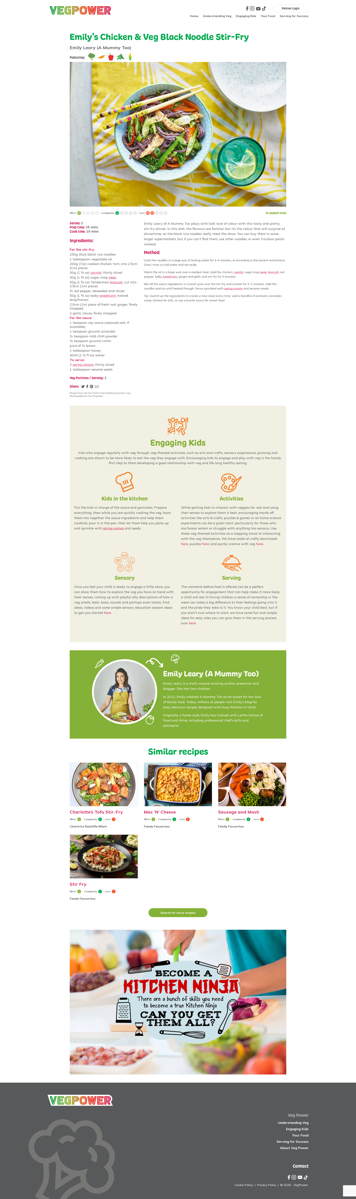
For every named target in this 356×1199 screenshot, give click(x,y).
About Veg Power (294, 1148)
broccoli (116, 282)
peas (112, 277)
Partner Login (290, 8)
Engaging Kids (246, 16)
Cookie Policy (244, 1185)
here (184, 544)
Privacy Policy (266, 1185)
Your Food (268, 16)
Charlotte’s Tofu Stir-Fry (96, 812)
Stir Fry (78, 884)
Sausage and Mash (238, 812)
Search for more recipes (178, 913)
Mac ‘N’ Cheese (160, 812)
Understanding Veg (217, 16)
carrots (96, 272)
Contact (301, 1166)
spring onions (83, 364)
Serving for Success (294, 16)
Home (194, 16)
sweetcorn (107, 295)
